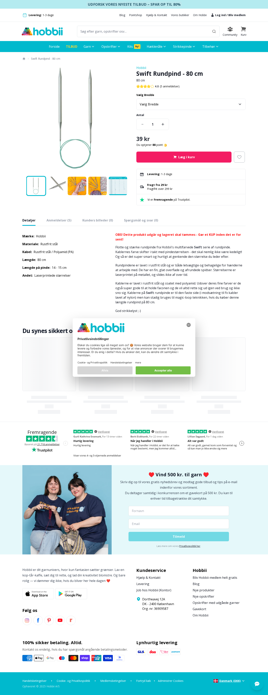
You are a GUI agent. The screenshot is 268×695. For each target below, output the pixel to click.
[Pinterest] (49, 620)
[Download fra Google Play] (71, 593)
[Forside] (23, 58)
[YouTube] (60, 620)
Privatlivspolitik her (189, 546)
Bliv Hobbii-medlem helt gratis (215, 577)
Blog (122, 15)
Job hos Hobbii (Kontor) (153, 590)
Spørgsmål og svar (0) (141, 220)
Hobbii (141, 68)
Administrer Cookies (170, 681)
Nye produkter (203, 590)
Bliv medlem (237, 15)
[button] (243, 31)
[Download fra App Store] (38, 593)
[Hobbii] (42, 31)
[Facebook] (38, 620)
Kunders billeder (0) (97, 220)
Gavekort (199, 609)
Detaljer (29, 220)
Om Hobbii (200, 15)
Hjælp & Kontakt (156, 15)
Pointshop (135, 15)
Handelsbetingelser (34, 681)
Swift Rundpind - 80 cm (45, 58)
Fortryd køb (143, 681)
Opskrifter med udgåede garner (216, 603)
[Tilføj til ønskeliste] (239, 157)
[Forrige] (28, 120)
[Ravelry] (71, 620)
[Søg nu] (214, 31)
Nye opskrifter (203, 596)
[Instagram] (27, 620)
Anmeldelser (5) (58, 220)
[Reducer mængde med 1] (142, 124)
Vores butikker (180, 15)
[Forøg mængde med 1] (163, 124)
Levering (142, 584)
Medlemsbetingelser (113, 681)
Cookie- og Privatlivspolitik (73, 681)
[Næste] (126, 120)
